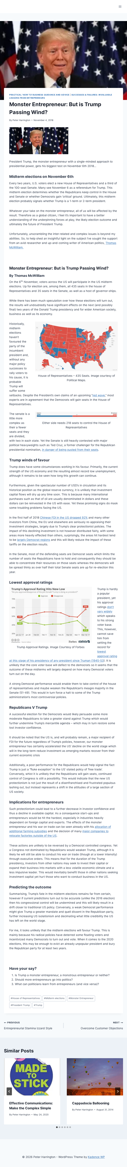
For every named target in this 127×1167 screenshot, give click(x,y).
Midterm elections (54, 998)
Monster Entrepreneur (81, 998)
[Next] (117, 1091)
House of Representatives (25, 998)
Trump (38, 1005)
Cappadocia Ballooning (90, 1103)
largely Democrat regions (33, 539)
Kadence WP (96, 1157)
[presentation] (32, 1077)
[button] (38, 140)
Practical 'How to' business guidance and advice (39, 95)
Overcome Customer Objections (102, 1025)
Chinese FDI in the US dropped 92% (64, 517)
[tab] (57, 1127)
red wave (98, 395)
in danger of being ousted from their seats (70, 449)
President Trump (20, 1005)
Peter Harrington (21, 120)
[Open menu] (120, 6)
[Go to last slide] (9, 1091)
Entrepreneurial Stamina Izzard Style (28, 1025)
